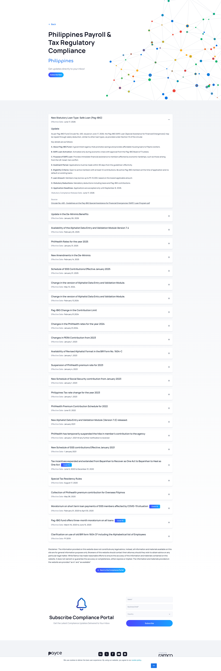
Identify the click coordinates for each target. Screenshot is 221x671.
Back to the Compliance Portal (112, 570)
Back (53, 24)
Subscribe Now (56, 75)
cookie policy (136, 660)
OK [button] (154, 666)
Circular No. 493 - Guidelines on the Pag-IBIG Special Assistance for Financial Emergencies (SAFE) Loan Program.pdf (100, 203)
